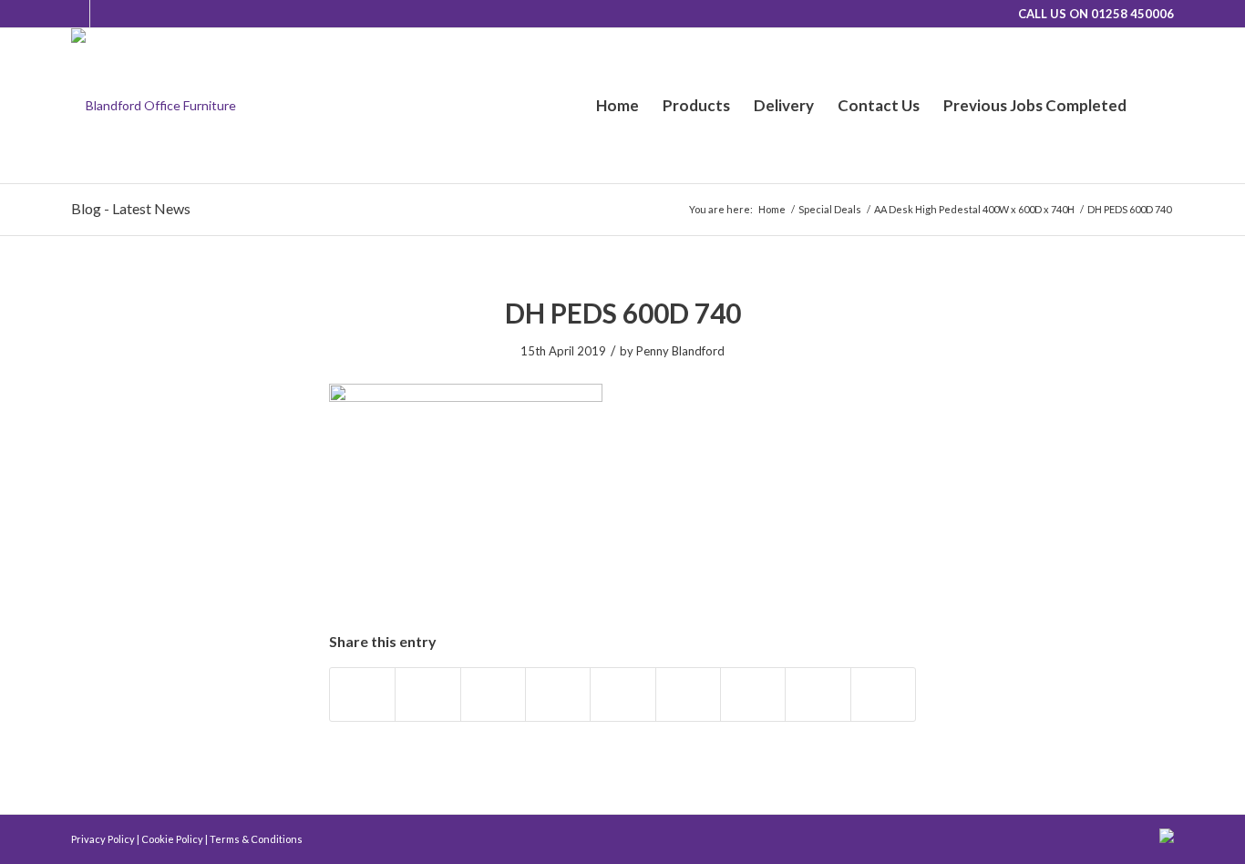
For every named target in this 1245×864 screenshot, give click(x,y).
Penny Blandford (680, 351)
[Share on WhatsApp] (493, 694)
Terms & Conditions (256, 839)
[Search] (1156, 105)
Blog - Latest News (130, 208)
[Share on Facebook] (362, 694)
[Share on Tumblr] (688, 694)
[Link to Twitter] (76, 13)
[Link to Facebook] (104, 13)
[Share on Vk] (753, 694)
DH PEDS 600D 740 (623, 312)
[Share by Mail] (883, 694)
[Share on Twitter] (427, 694)
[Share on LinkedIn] (622, 694)
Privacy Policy (103, 839)
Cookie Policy (172, 839)
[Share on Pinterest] (558, 694)
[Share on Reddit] (817, 694)
